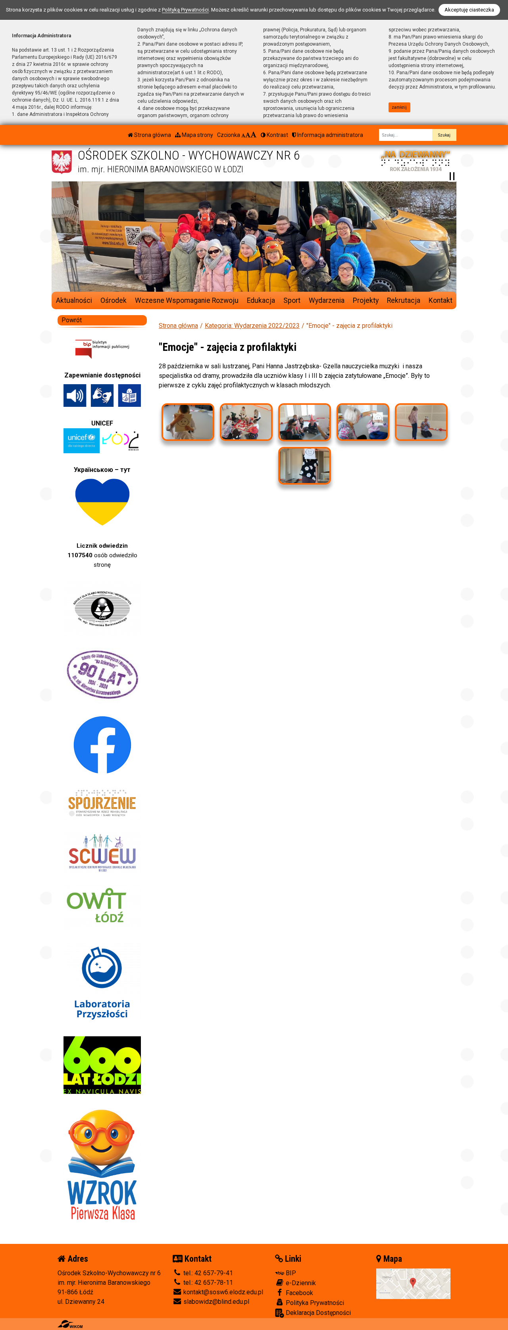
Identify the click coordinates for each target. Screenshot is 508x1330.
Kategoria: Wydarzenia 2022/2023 (252, 325)
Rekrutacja (403, 300)
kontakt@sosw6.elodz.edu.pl (222, 1292)
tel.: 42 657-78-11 (207, 1282)
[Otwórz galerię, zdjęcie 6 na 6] (304, 465)
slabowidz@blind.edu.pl (215, 1301)
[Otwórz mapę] (413, 1283)
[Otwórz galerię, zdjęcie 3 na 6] (304, 422)
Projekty (366, 300)
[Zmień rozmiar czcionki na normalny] (243, 135)
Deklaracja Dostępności (317, 1313)
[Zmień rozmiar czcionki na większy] (247, 135)
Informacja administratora (329, 135)
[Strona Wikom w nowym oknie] (70, 1324)
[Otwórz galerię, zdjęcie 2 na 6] (246, 422)
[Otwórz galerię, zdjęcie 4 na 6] (362, 422)
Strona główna (152, 135)
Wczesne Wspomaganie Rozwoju (187, 300)
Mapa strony (197, 135)
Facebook (298, 1293)
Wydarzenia (326, 300)
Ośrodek (113, 300)
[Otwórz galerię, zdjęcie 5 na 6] (421, 422)
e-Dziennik (300, 1283)
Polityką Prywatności (185, 10)
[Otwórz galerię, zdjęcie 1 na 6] (187, 422)
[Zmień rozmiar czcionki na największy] (253, 135)
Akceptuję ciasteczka (469, 10)
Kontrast (277, 135)
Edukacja (261, 300)
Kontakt (440, 300)
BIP (290, 1273)
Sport (291, 300)
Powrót (72, 320)
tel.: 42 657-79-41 (207, 1273)
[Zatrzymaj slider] (452, 176)
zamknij (399, 107)
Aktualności (74, 300)
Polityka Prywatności (314, 1303)
